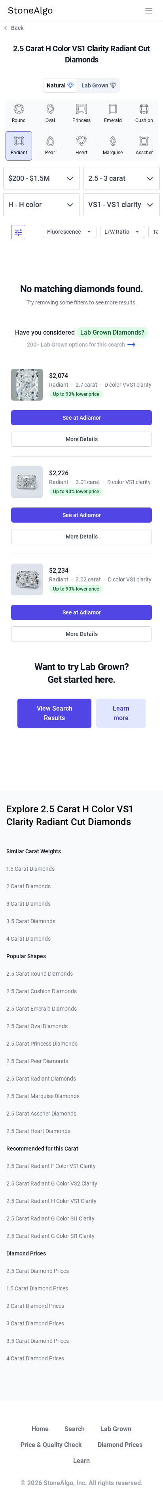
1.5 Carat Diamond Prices (37, 1288)
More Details (82, 439)
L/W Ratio (117, 232)
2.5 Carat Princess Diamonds (42, 1043)
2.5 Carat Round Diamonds (39, 973)
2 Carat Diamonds (28, 886)
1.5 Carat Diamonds (30, 869)
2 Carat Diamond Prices (35, 1306)
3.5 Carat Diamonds (30, 921)
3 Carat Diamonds (28, 904)
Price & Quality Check (51, 1445)
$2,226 (58, 473)
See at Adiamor (82, 418)
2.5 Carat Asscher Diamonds (41, 1113)
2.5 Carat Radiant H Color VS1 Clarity (51, 1201)
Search (74, 1429)
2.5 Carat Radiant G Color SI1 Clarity (50, 1218)
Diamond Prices (120, 1445)
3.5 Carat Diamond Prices (37, 1341)
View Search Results (54, 713)
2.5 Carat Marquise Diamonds (43, 1096)
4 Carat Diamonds (28, 939)
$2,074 (58, 376)
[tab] (60, 85)
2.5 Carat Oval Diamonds (37, 1026)
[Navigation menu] (149, 11)
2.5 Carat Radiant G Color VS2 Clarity (51, 1183)
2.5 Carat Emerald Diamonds (41, 1008)
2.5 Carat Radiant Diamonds (41, 1078)
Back (17, 28)
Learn (81, 1460)
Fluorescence (64, 232)
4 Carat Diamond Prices (35, 1358)
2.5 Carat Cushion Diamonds (41, 991)
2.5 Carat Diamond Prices (37, 1271)
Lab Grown (115, 1429)
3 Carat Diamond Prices (35, 1323)
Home (40, 1429)
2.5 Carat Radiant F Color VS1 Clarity (51, 1166)
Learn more (121, 713)
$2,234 (58, 570)
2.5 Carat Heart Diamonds (38, 1131)
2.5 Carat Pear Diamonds (37, 1061)
